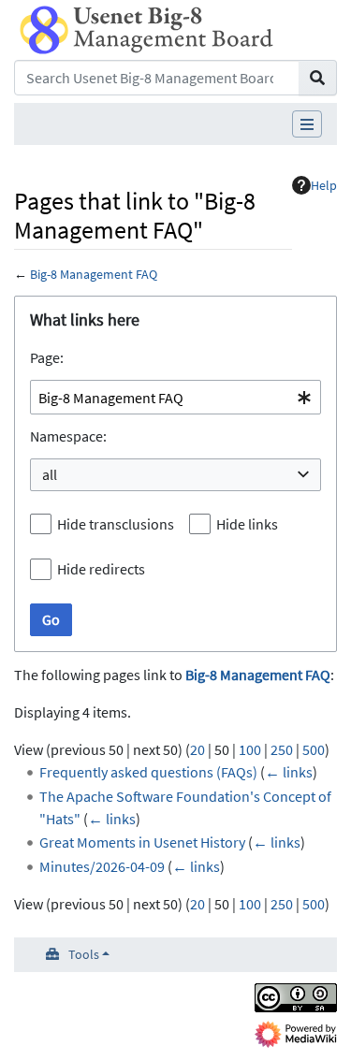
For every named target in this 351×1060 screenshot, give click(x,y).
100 (250, 749)
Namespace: (68, 436)
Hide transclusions (115, 524)
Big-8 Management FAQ (93, 274)
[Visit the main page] (146, 28)
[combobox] (175, 397)
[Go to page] (318, 77)
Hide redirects (101, 568)
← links (289, 771)
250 (282, 749)
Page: (47, 357)
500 (313, 749)
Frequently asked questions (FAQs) (148, 771)
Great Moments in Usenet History (142, 842)
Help (324, 185)
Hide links (247, 524)
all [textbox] (49, 474)
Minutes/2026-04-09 (102, 866)
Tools (83, 954)
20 (197, 749)
